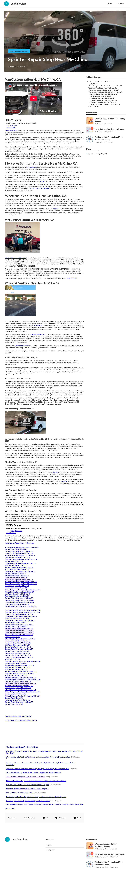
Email (79, 818)
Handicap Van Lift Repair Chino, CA (17, 557)
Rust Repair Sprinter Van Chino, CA (17, 569)
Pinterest (62, 818)
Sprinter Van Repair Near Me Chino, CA (18, 647)
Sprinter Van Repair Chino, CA (15, 573)
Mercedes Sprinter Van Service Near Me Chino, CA (22, 610)
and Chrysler (38, 325)
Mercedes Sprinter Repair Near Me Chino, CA (21, 559)
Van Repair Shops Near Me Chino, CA (18, 594)
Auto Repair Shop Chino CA (19, 51)
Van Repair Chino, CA (12, 637)
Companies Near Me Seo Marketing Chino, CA (21, 720)
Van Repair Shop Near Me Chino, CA (17, 645)
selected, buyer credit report (39, 188)
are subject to (32, 167)
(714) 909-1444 (11, 125)
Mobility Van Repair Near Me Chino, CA (19, 553)
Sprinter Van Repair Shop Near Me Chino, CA (20, 606)
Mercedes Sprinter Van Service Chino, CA (19, 602)
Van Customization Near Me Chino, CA (18, 618)
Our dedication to (11, 130)
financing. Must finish (37, 334)
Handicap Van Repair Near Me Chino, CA (19, 543)
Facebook (31, 818)
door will (64, 481)
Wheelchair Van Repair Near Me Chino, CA (20, 555)
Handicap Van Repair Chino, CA (16, 565)
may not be (56, 209)
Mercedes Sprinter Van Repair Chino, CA (19, 686)
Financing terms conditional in (15, 258)
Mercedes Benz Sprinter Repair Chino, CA (19, 592)
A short (55, 472)
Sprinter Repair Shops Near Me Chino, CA (19, 665)
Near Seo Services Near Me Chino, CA (18, 716)
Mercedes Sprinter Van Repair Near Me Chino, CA (22, 590)
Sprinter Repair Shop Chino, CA (16, 549)
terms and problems (22, 346)
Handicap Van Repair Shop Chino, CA (18, 655)
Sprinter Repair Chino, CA (14, 561)
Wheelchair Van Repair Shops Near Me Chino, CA (22, 547)
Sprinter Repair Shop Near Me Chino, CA (19, 551)
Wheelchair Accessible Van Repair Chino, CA (20, 563)
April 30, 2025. (72, 278)
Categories (120, 3)
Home (110, 3)
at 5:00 (41, 181)
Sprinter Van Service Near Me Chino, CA (19, 567)
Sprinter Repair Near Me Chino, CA (17, 575)
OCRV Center (11, 127)
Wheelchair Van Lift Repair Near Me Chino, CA (21, 616)
